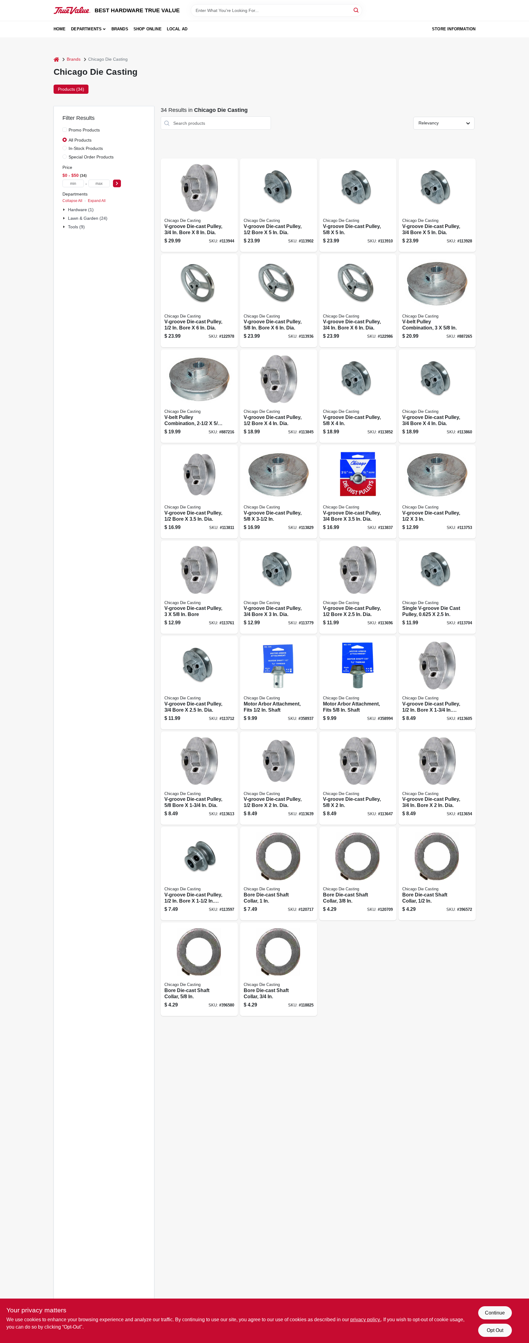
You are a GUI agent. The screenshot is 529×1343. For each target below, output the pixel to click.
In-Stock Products (86, 148)
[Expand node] (64, 209)
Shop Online (147, 29)
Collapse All (72, 201)
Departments (86, 29)
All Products (80, 140)
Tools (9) (76, 226)
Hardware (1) (81, 209)
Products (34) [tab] (71, 89)
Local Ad (177, 29)
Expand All (97, 201)
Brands (119, 29)
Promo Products (84, 129)
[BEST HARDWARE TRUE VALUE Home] (72, 10)
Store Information (453, 29)
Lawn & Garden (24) (87, 218)
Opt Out (495, 1330)
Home (60, 29)
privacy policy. (365, 1319)
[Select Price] (117, 183)
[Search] (356, 10)
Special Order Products (91, 156)
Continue (495, 1312)
